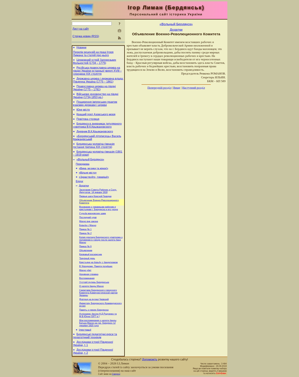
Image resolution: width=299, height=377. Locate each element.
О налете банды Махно (91, 286)
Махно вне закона (88, 221)
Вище (176, 87)
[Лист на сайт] (119, 30)
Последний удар (88, 217)
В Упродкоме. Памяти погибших (95, 266)
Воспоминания (86, 278)
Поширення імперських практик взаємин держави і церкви (95, 103)
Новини (81, 47)
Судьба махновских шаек (92, 213)
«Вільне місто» (88, 172)
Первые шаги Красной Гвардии (95, 196)
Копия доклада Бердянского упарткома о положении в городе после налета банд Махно (101, 240)
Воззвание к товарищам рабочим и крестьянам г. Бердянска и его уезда (98, 208)
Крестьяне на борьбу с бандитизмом (98, 262)
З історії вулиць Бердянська (94, 282)
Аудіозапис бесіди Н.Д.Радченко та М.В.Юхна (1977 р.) (98, 315)
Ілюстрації (85, 329)
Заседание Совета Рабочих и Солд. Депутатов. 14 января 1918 (98, 191)
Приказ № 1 (85, 229)
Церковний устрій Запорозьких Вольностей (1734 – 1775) (94, 61)
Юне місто (83, 109)
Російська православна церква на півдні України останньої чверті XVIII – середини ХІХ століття (97, 70)
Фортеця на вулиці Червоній (94, 299)
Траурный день (87, 258)
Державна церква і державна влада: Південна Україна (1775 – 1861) (98, 80)
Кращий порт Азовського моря (95, 114)
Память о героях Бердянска (93, 310)
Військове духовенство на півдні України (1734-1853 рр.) (95, 96)
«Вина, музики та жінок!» (93, 168)
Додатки (84, 185)
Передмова (82, 164)
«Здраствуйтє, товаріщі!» (94, 177)
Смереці (116, 374)
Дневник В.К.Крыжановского (94, 131)
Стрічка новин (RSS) (86, 36)
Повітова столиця (87, 119)
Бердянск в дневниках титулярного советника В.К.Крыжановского (97, 125)
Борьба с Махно (87, 225)
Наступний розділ (193, 87)
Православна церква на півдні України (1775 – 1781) (94, 88)
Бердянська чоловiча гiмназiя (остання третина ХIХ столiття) (94, 145)
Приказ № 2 (85, 233)
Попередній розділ (159, 87)
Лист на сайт (81, 28)
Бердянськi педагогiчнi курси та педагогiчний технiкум (95, 336)
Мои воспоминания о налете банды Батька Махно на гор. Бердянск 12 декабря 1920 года (97, 323)
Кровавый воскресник (90, 254)
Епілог (79, 181)
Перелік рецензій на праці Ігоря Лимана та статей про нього (93, 54)
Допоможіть (149, 359)
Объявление (85, 250)
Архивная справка (88, 274)
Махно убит (85, 270)
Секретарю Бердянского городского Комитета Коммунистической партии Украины (98, 293)
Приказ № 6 (85, 246)
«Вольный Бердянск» (90, 159)
